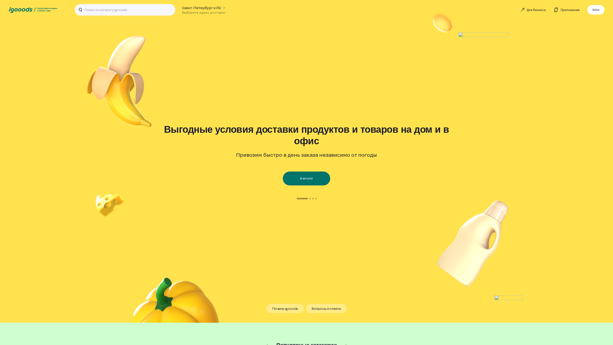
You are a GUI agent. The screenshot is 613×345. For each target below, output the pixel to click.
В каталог (306, 178)
